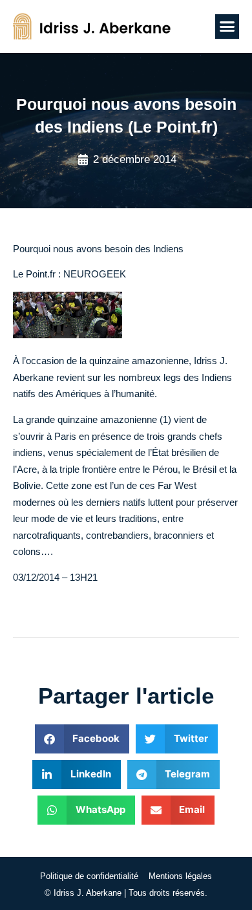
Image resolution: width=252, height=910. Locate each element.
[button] (227, 26)
